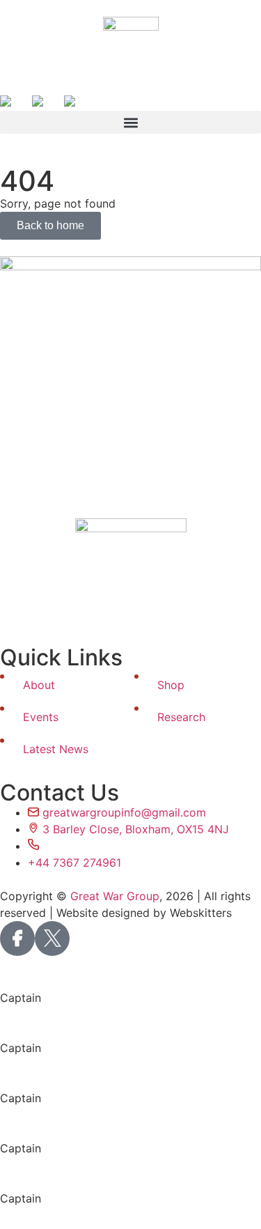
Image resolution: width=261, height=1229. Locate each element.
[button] (130, 122)
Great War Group (114, 896)
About (39, 685)
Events (40, 717)
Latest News (55, 749)
